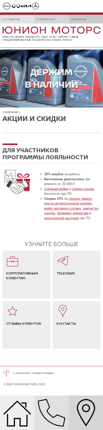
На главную (11, 19)
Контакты (78, 19)
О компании (46, 19)
